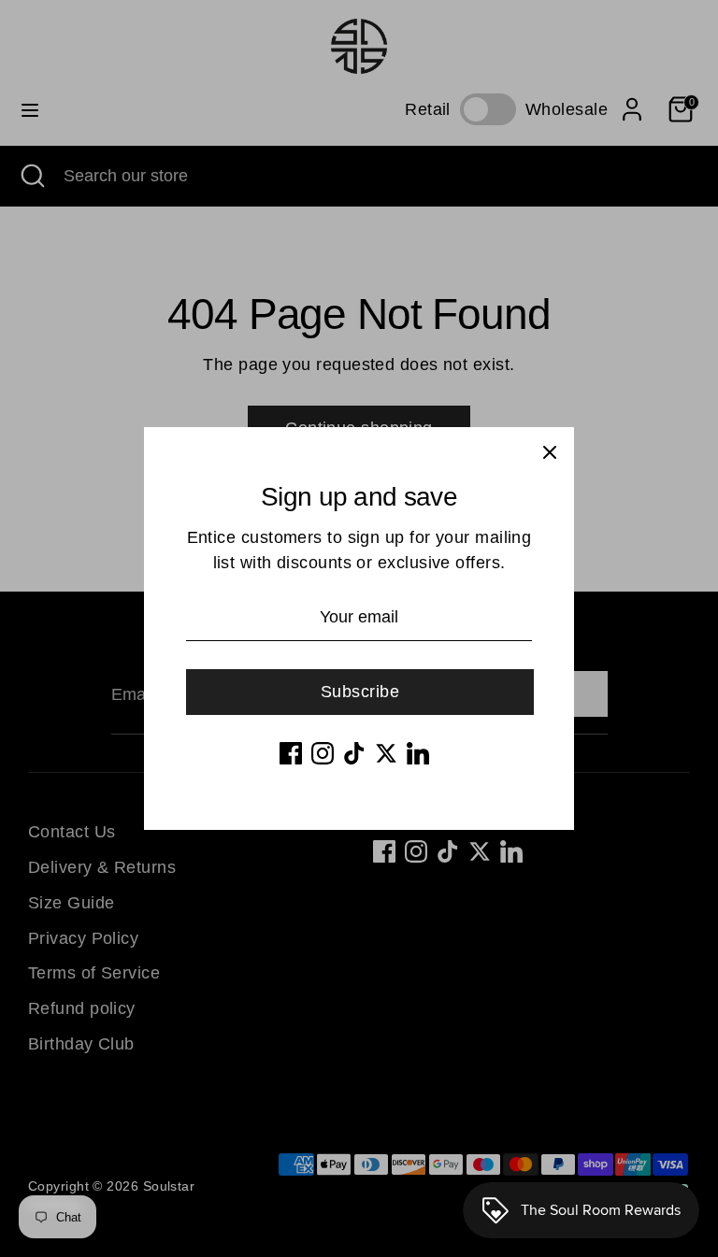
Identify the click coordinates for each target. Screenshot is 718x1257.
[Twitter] (386, 753)
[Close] (549, 451)
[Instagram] (322, 753)
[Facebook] (291, 753)
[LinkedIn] (418, 753)
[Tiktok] (354, 753)
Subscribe (360, 691)
